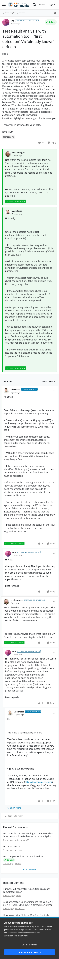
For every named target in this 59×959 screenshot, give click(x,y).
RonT (18, 895)
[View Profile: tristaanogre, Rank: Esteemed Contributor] (6, 602)
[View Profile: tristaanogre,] (8, 154)
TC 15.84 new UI (11, 846)
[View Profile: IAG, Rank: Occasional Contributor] (5, 22)
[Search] (34, 4)
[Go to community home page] (19, 4)
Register (42, 4)
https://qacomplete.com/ (38, 782)
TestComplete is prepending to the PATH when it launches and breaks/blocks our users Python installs (29, 835)
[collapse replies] (29, 387)
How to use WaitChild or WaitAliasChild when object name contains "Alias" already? (27, 917)
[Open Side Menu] (4, 5)
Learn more (23, 936)
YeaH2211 (19, 908)
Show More (15, 807)
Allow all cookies (29, 952)
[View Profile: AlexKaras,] (8, 212)
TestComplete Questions (15, 13)
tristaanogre (18, 152)
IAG (12, 20)
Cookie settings (30, 945)
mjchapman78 (22, 840)
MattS (18, 863)
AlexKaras (17, 211)
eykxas (18, 850)
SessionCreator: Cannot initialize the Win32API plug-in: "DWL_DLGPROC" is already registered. (28, 903)
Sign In (52, 4)
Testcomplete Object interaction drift (23, 856)
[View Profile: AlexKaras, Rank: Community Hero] (6, 391)
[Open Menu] (55, 13)
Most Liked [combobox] (48, 381)
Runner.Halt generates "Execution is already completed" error (26, 890)
